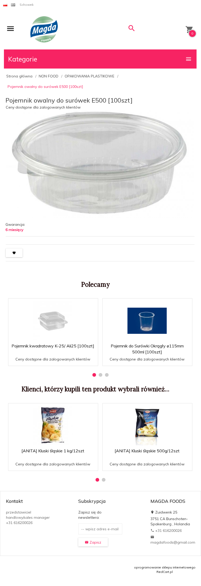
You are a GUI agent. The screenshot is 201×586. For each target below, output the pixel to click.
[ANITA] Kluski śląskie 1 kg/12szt (52, 450)
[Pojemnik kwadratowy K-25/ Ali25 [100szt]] (53, 320)
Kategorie (22, 59)
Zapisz (94, 542)
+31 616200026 (168, 530)
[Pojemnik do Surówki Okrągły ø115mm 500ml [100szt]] (147, 321)
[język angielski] (13, 4)
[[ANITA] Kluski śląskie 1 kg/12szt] (53, 425)
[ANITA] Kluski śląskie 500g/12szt (147, 450)
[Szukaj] (132, 29)
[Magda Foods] (44, 29)
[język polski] (5, 4)
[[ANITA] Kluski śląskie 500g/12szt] (147, 425)
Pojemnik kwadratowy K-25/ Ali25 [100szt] (53, 345)
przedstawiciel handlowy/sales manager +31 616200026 (28, 517)
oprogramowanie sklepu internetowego (165, 567)
